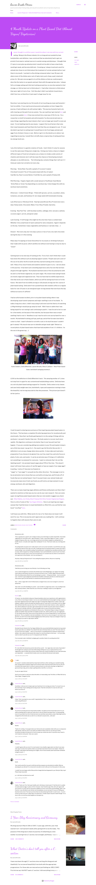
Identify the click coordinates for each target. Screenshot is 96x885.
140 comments (19, 839)
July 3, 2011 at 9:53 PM (21, 778)
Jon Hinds (26, 499)
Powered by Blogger (49, 880)
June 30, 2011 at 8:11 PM (21, 655)
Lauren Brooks (18, 683)
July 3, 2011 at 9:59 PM (21, 797)
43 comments (19, 874)
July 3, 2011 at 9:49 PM (21, 736)
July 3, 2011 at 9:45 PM (21, 692)
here (61, 112)
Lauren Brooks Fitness (21, 4)
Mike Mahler (18, 499)
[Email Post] (34, 525)
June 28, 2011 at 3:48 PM (21, 591)
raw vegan (76, 60)
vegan (75, 62)
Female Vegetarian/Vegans (55, 499)
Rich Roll (42, 499)
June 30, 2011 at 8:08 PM (21, 640)
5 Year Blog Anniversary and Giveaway (34, 817)
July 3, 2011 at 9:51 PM (21, 754)
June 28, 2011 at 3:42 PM (21, 561)
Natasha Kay (18, 625)
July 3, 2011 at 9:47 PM (21, 703)
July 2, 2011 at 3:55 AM (21, 678)
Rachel (16, 595)
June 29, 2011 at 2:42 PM (21, 621)
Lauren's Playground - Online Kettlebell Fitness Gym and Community (35, 12)
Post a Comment (14, 801)
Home (11, 12)
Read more (57, 839)
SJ (15, 660)
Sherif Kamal (34, 499)
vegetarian (76, 64)
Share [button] (76, 51)
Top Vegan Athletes (35, 502)
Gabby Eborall (19, 708)
